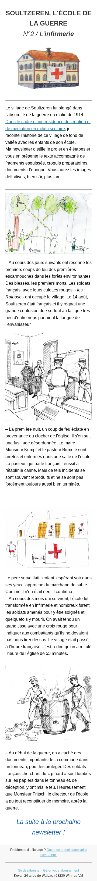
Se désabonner (29, 870)
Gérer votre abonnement (61, 870)
